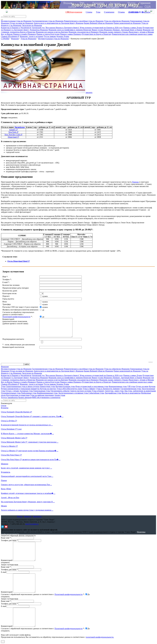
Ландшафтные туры (113, 393)
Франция (15, 39)
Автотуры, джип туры (114, 391)
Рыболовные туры (29, 393)
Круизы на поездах (48, 389)
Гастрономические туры (131, 389)
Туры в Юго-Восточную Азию (69, 389)
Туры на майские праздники (42, 395)
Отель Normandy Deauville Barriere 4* (16, 412)
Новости (27, 516)
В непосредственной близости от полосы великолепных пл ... (27, 425)
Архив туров (59, 395)
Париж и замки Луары (132, 28)
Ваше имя (6, 538)
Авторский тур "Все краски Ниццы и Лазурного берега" (56, 28)
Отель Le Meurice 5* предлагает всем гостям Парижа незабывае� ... (29, 451)
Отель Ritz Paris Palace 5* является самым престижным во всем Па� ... (30, 459)
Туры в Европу (98, 391)
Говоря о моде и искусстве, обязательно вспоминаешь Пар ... (26, 485)
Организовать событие (60, 391)
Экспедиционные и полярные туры (73, 393)
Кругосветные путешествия (18, 395)
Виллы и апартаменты (131, 393)
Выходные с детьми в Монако (141, 32)
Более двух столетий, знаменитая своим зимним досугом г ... (26, 468)
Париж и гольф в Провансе (24, 34)
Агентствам (133, 12)
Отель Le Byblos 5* (9, 421)
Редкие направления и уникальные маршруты (20, 389)
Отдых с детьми (12, 391)
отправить (5, 631)
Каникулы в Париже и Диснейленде (16, 28)
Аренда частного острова (80, 391)
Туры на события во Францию (117, 21)
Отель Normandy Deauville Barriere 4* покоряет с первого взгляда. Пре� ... (32, 416)
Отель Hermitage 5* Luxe (11, 429)
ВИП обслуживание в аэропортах (46, 397)
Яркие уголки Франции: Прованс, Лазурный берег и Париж (117, 30)
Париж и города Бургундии (48, 34)
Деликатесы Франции (39, 30)
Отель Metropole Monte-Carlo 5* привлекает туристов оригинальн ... (29, 442)
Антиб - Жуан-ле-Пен (10, 498)
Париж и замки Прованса (70, 34)
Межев (4, 506)
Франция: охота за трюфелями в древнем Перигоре (69, 30)
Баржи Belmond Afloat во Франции (98, 23)
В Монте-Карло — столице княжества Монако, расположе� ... (27, 434)
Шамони (4, 464)
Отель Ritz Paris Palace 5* (11, 455)
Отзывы (121, 12)
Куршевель (5, 472)
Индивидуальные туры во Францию (16, 21)
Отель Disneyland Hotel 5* (18, 261)
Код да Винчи (7, 34)
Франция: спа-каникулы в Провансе (83, 32)
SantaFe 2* (13, 130)
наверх (150, 362)
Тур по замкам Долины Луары (56, 36)
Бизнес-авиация (25, 397)
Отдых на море (142, 386)
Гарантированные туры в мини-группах (23, 386)
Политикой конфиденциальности (16, 317)
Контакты (146, 12)
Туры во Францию (28, 39)
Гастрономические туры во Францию (48, 21)
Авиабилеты (12, 397)
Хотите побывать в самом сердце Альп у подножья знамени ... (27, 510)
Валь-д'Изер (6, 489)
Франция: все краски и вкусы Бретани (52, 32)
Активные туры (26, 391)
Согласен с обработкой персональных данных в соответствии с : (43, 594)
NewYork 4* (13, 132)
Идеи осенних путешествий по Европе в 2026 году (101, 28)
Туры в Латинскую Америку (108, 389)
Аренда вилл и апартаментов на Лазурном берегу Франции (59, 23)
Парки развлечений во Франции (127, 23)
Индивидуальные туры (65, 386)
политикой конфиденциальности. (100, 637)
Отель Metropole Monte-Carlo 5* (14, 438)
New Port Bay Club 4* (13, 135)
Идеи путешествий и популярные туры (91, 386)
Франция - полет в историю (31, 36)
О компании (109, 12)
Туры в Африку (89, 389)
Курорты (4, 408)
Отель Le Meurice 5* (9, 446)
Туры (98, 12)
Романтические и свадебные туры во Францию (84, 21)
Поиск (19, 516)
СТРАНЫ (5, 39)
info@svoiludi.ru (32, 524)
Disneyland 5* (13, 137)
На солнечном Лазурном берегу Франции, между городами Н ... (28, 502)
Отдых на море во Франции (21, 23)
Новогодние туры (47, 386)
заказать (89, 92)
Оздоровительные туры (11, 393)
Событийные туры (96, 393)
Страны (89, 12)
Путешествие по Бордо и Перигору (96, 34)
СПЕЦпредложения (73, 12)
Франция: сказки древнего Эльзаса (113, 32)
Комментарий (7, 560)
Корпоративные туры (118, 386)
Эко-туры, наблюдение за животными (140, 391)
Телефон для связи (9, 540)
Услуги (4, 397)
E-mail (3, 572)
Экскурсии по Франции (32, 25)
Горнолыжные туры (41, 391)
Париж (4, 480)
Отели (3, 405)
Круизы (152, 386)
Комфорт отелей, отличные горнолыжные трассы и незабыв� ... (28, 493)
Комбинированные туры (47, 393)
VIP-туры (131, 386)
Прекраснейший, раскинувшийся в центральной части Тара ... (27, 476)
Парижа (135, 182)
